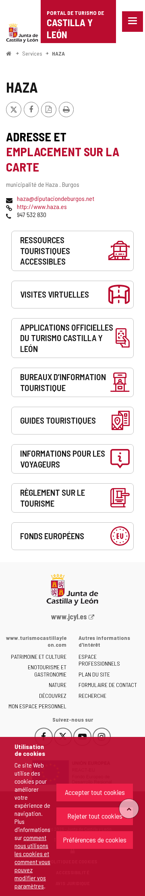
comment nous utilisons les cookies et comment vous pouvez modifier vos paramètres (32, 862)
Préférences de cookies (94, 839)
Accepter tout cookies (95, 792)
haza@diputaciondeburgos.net (55, 198)
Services (32, 53)
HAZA (58, 53)
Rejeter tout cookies (94, 815)
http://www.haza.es (42, 206)
